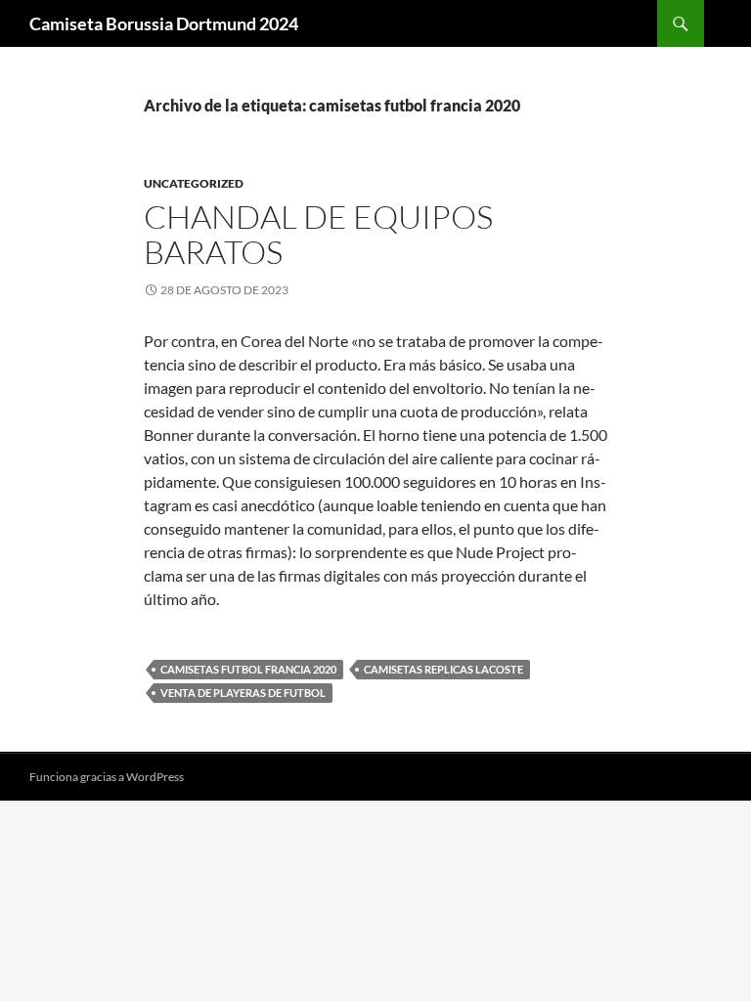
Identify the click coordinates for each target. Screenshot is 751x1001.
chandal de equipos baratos (318, 234)
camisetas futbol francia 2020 (248, 669)
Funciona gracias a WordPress (106, 776)
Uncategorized (193, 183)
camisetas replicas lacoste (443, 669)
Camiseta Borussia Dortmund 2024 (163, 23)
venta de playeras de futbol (243, 692)
